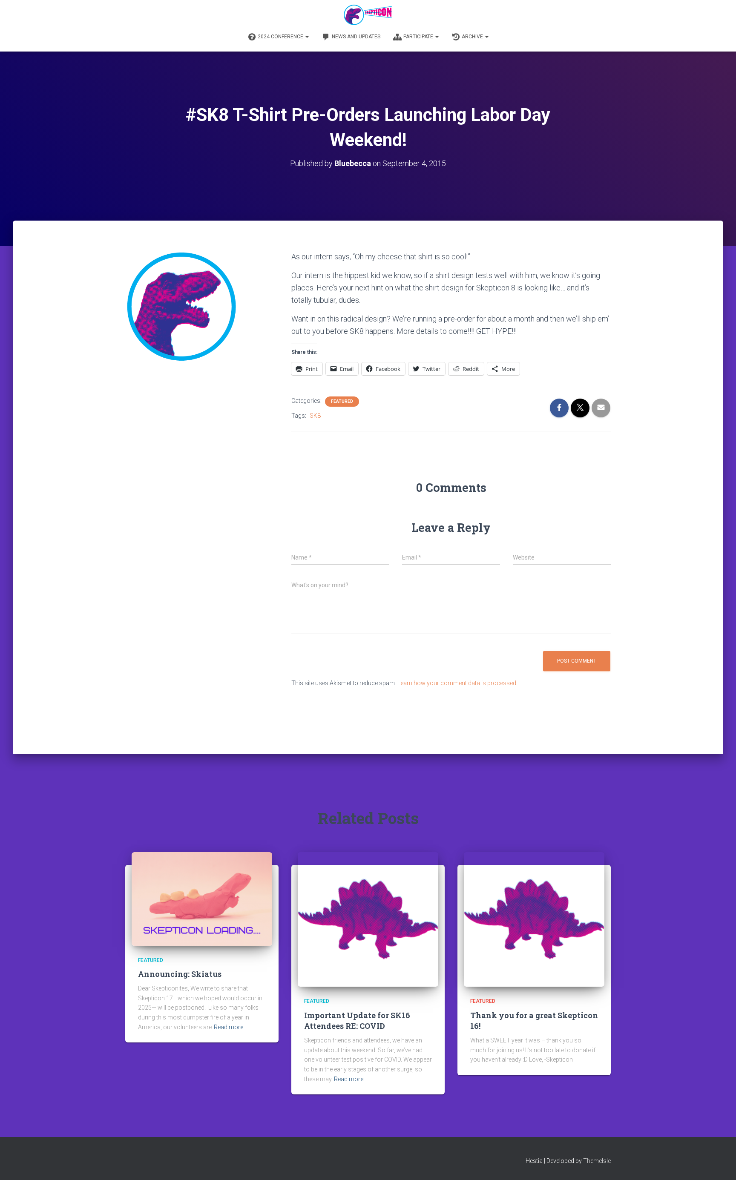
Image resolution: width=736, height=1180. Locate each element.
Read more (228, 1027)
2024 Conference (281, 37)
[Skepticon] (368, 15)
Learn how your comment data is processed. (457, 683)
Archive (473, 37)
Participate (418, 37)
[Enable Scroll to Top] (719, 1163)
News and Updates (356, 37)
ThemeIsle (597, 1160)
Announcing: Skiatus (179, 974)
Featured (342, 401)
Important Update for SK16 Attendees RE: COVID (357, 1020)
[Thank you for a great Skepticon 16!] (534, 919)
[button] (307, 37)
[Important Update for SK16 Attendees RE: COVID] (368, 919)
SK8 (315, 415)
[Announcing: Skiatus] (202, 898)
